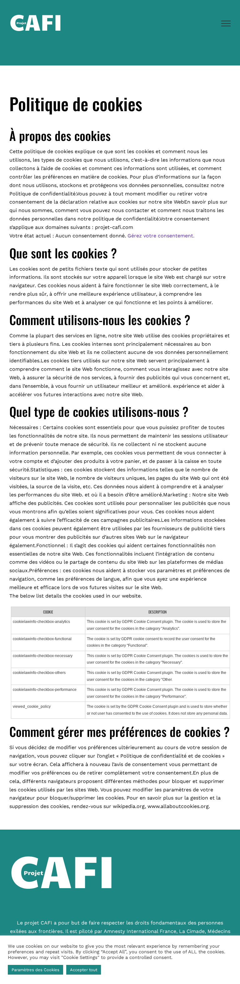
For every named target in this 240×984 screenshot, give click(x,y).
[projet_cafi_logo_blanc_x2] (67, 842)
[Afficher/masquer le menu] (226, 23)
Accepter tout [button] (83, 969)
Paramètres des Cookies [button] (35, 969)
